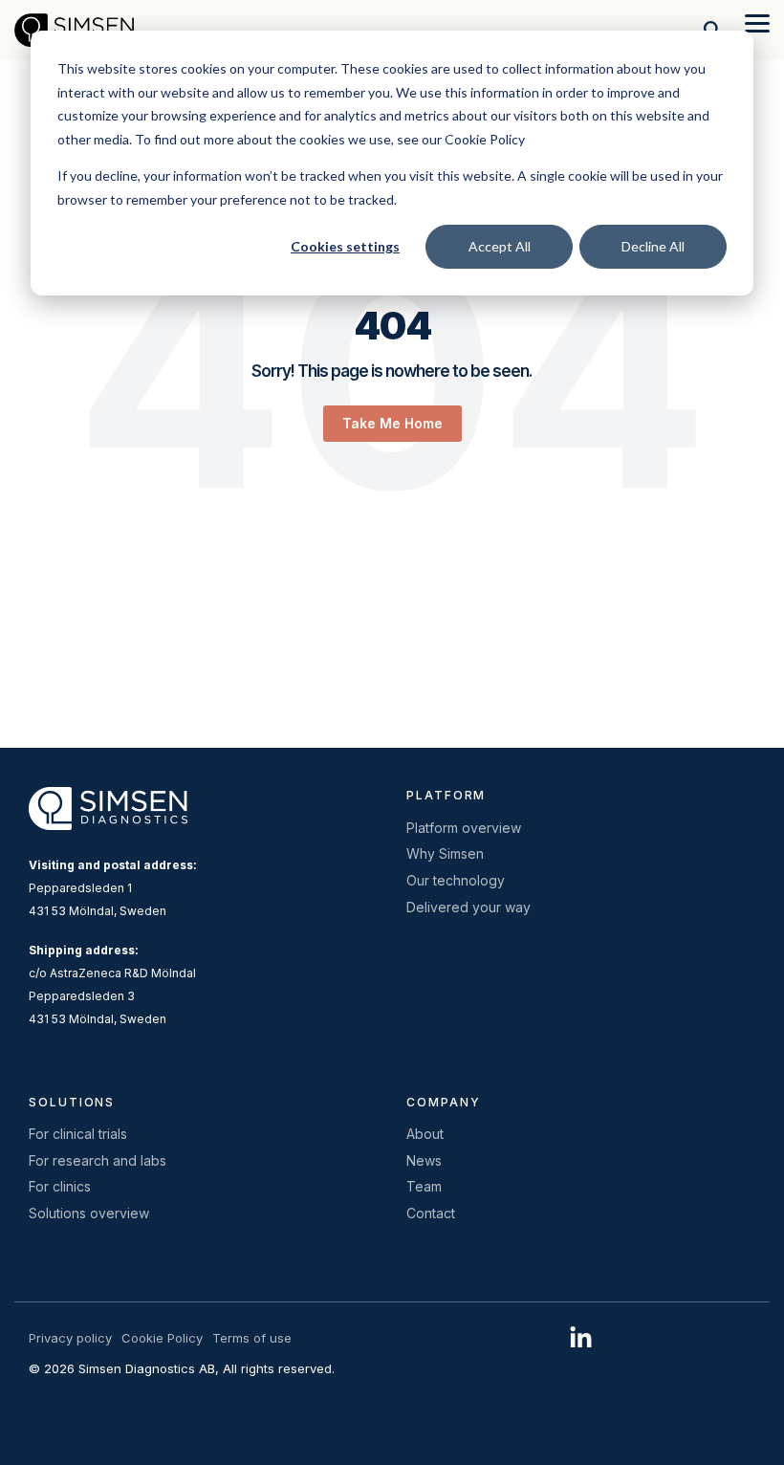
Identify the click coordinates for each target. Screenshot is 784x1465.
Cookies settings (345, 246)
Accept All (499, 246)
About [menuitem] (425, 1134)
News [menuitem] (424, 1160)
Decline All (653, 246)
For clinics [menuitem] (60, 1186)
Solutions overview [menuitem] (89, 1213)
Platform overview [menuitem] (463, 828)
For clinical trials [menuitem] (78, 1134)
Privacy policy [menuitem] (70, 1337)
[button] (757, 22)
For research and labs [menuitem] (97, 1160)
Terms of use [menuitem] (252, 1337)
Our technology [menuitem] (455, 880)
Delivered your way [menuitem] (468, 907)
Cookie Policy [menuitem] (162, 1337)
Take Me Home (392, 423)
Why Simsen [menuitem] (445, 853)
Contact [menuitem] (430, 1213)
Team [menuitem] (424, 1186)
